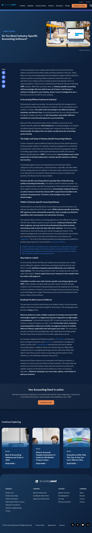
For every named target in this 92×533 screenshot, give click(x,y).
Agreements (52, 525)
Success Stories (41, 6)
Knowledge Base (63, 496)
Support (81, 2)
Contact (88, 2)
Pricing (67, 6)
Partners (51, 6)
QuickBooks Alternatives (41, 496)
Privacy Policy (39, 525)
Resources (59, 6)
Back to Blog (9, 31)
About (81, 493)
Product (22, 6)
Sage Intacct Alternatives (41, 499)
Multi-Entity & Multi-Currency (15, 502)
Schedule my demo (46, 402)
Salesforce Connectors (13, 505)
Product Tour (10, 493)
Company (83, 489)
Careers (82, 499)
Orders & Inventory (12, 499)
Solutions (30, 6)
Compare (36, 489)
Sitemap (62, 525)
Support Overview (64, 493)
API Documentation (64, 502)
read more (10, 463)
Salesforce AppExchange (13, 508)
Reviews (82, 496)
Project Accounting (12, 496)
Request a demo (79, 6)
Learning (61, 499)
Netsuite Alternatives (40, 493)
